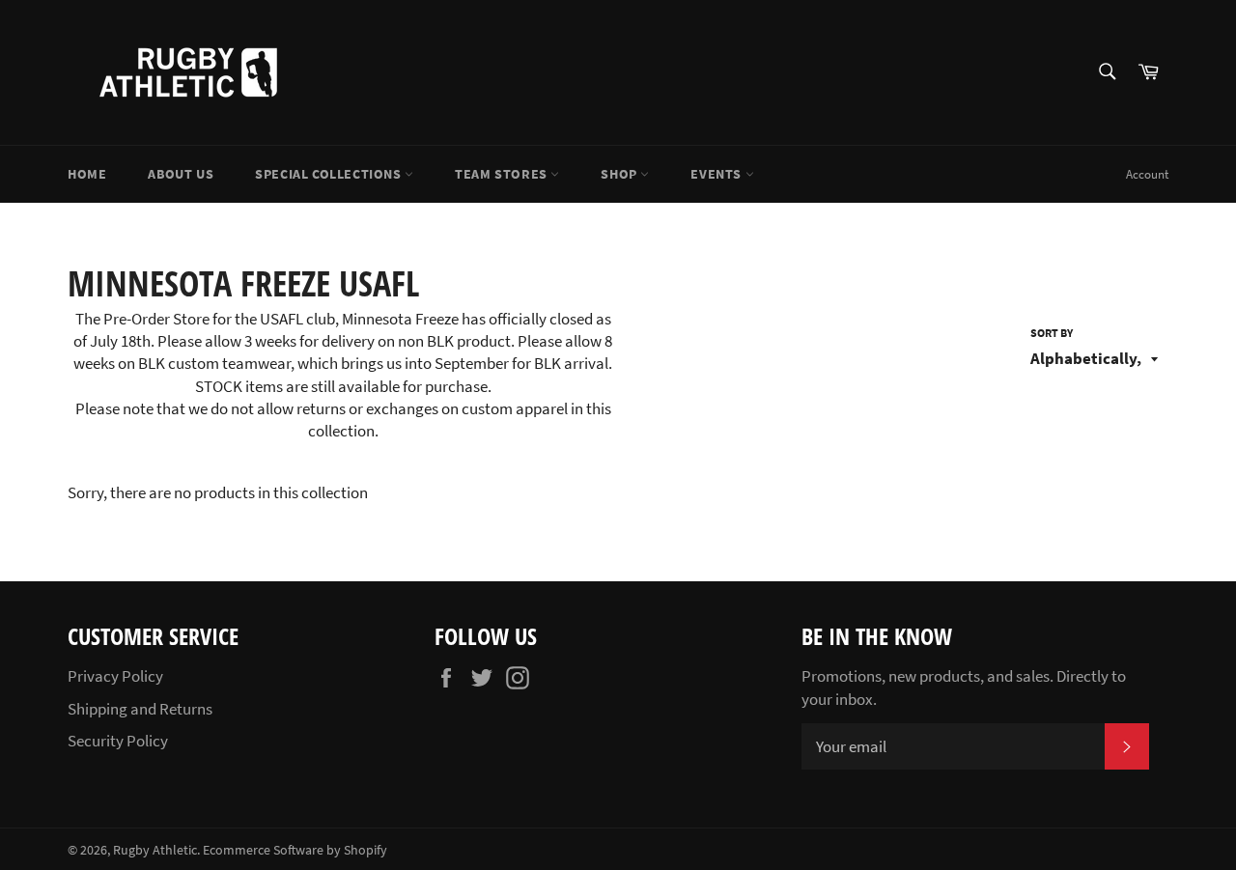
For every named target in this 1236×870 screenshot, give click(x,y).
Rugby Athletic (155, 850)
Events (717, 173)
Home (87, 173)
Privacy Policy (115, 676)
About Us (180, 173)
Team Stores (502, 173)
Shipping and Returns (140, 708)
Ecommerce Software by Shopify (295, 850)
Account (1147, 174)
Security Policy (118, 740)
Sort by (1051, 332)
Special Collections (330, 173)
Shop (620, 173)
